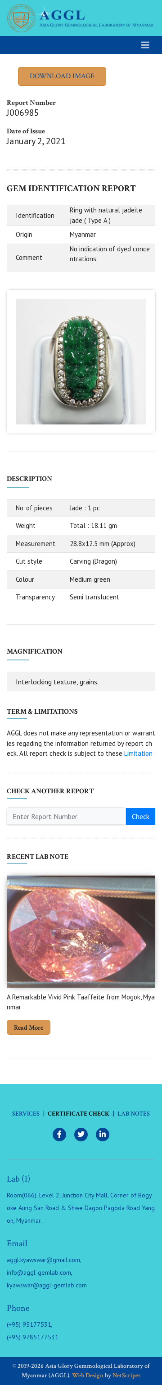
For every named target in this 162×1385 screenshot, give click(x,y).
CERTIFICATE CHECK (78, 1114)
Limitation (138, 753)
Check (140, 816)
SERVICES (26, 1114)
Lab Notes (133, 1114)
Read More (28, 1027)
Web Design (88, 1375)
